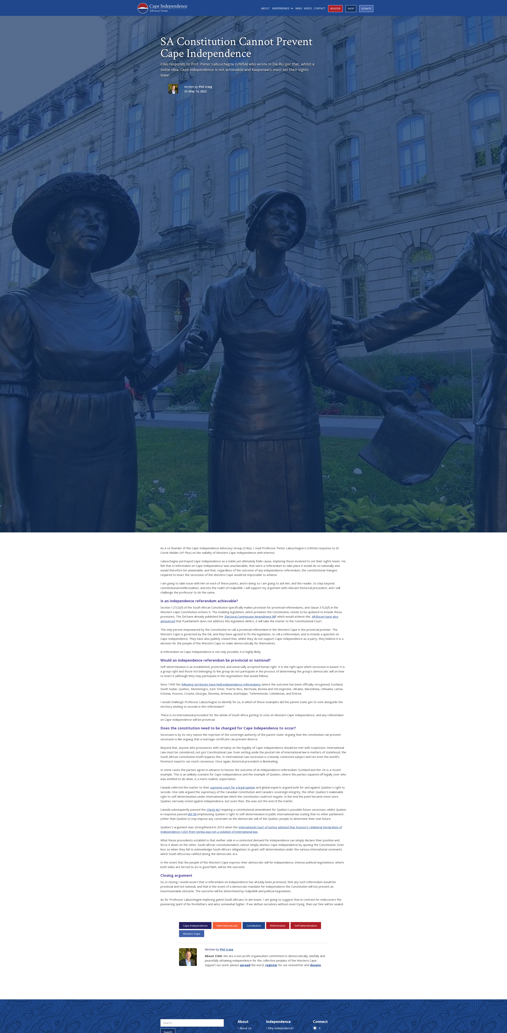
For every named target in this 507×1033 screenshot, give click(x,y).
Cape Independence (195, 925)
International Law (227, 925)
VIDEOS (308, 8)
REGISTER (335, 8)
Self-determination (305, 925)
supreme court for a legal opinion (232, 787)
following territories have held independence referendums (221, 684)
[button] (282, 8)
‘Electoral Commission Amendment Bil (249, 616)
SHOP (351, 8)
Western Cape (191, 933)
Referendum (277, 925)
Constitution (254, 925)
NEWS (298, 8)
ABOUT (265, 8)
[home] (162, 7)
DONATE (366, 8)
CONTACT (319, 8)
